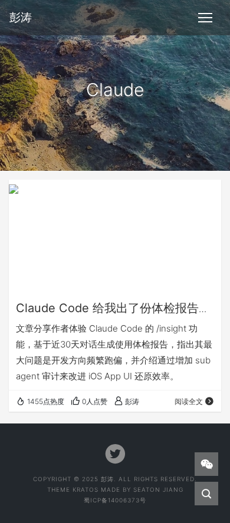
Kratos (85, 489)
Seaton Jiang (158, 489)
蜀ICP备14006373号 (115, 500)
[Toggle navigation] (205, 18)
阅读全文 (189, 401)
